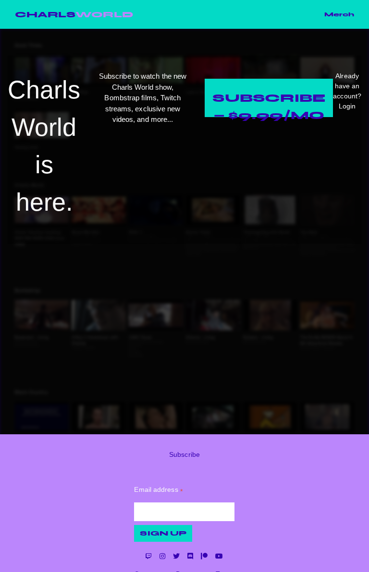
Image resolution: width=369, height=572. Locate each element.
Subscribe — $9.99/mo (268, 104)
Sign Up (163, 533)
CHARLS (74, 14)
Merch (339, 14)
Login (347, 106)
